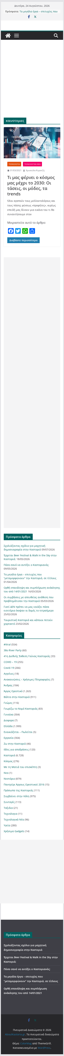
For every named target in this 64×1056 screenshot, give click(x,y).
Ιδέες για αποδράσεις (16, 749)
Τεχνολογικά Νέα (32, 164)
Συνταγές (9, 802)
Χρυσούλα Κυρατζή (35, 170)
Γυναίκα (8, 714)
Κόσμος (8, 761)
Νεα (6, 772)
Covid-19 (9, 667)
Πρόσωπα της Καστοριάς (18, 790)
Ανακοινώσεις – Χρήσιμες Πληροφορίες (27, 679)
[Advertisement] (32, 84)
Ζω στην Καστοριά (15, 743)
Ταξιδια (8, 808)
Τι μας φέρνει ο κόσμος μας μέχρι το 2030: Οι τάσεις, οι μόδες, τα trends (31, 185)
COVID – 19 (10, 662)
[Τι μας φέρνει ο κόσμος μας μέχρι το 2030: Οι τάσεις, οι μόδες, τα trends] (32, 142)
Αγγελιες (9, 673)
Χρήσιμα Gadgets (14, 831)
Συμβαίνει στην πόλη (16, 796)
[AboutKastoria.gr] (8, 35)
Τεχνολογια (14, 164)
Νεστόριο (9, 778)
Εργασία (9, 737)
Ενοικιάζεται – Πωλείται (18, 732)
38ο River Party (13, 650)
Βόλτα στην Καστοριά (17, 697)
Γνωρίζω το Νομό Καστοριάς (21, 708)
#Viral (7, 644)
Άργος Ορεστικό (13, 691)
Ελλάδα (8, 726)
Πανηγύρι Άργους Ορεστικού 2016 (24, 784)
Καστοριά (9, 755)
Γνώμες (8, 702)
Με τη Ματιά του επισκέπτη (20, 767)
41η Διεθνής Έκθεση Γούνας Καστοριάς (27, 656)
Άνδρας (8, 685)
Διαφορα (9, 720)
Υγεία (7, 825)
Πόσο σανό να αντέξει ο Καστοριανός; (26, 565)
